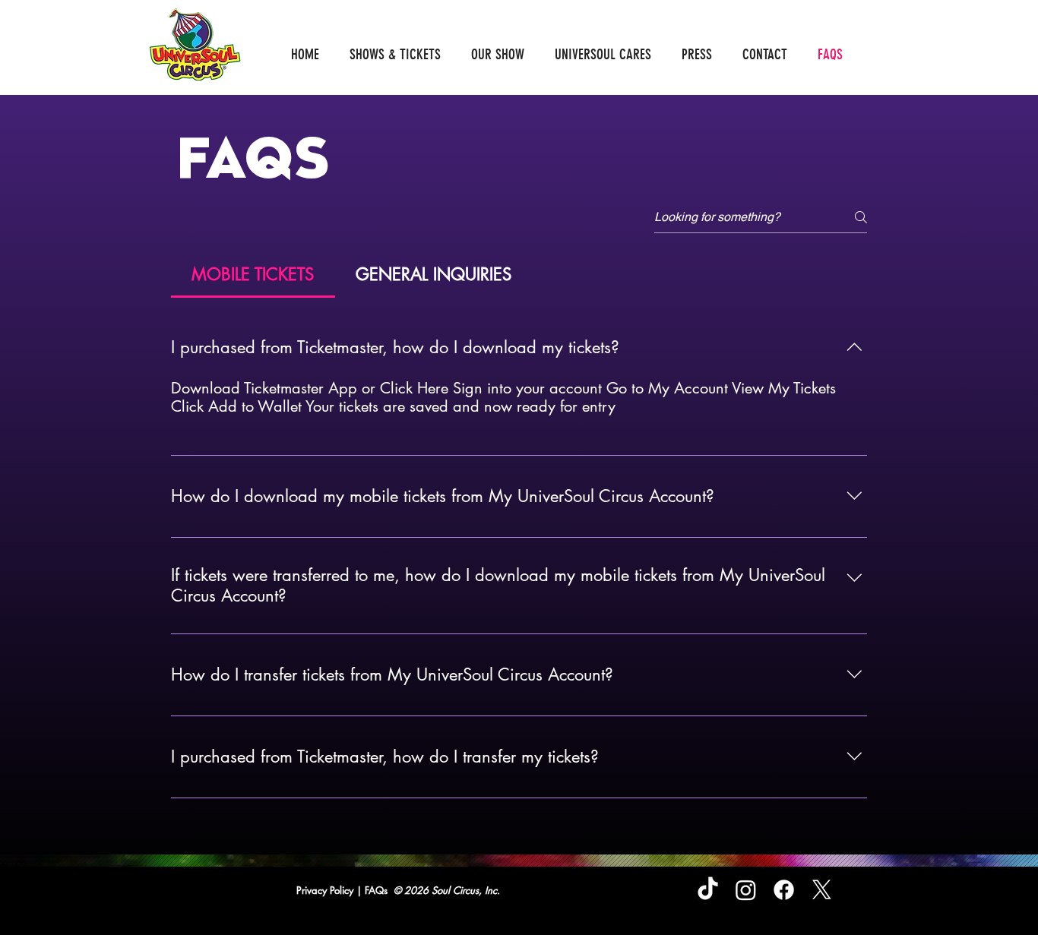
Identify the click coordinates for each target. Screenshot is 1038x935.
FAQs (378, 890)
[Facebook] (784, 890)
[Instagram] (746, 890)
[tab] (253, 274)
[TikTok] (708, 890)
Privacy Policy (326, 890)
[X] (822, 890)
